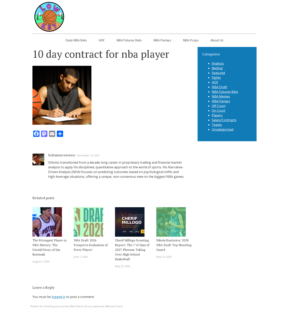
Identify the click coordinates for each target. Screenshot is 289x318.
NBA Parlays (162, 40)
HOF (102, 40)
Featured (218, 73)
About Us (217, 40)
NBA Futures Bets (129, 40)
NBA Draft (219, 87)
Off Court (218, 106)
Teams (217, 125)
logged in (58, 297)
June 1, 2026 (81, 256)
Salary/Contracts (224, 120)
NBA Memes (221, 96)
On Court (218, 110)
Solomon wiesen (61, 155)
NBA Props (191, 40)
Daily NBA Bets (76, 40)
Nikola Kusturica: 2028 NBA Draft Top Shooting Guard (173, 245)
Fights (216, 77)
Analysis (218, 63)
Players (217, 115)
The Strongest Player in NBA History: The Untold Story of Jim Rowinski (49, 247)
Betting (217, 68)
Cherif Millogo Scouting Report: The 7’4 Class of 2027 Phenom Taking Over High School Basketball (132, 249)
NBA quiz (110, 306)
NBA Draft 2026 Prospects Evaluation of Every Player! (91, 245)
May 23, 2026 (122, 266)
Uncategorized (222, 129)
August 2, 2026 (40, 261)
